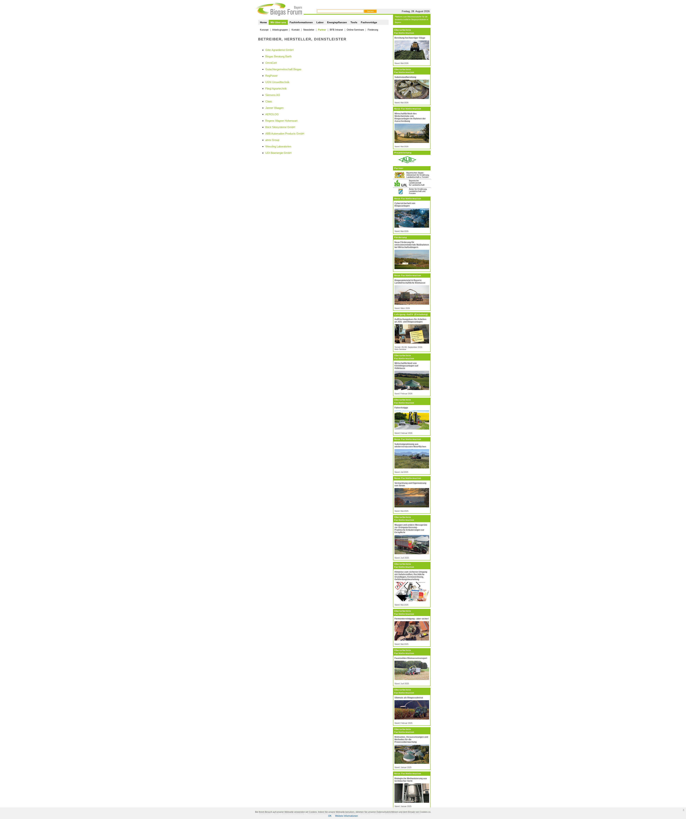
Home (263, 22)
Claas (268, 101)
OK (330, 816)
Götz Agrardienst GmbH (279, 49)
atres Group (272, 140)
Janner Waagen (274, 107)
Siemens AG (272, 94)
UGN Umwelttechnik (277, 82)
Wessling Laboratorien (278, 146)
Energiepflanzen (337, 22)
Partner (322, 29)
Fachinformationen (301, 22)
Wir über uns (278, 22)
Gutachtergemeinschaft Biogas (283, 69)
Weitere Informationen (346, 816)
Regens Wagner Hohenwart (281, 120)
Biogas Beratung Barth (278, 56)
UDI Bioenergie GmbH (278, 152)
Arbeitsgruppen (280, 29)
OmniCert (271, 62)
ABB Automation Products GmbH (284, 133)
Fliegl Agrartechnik (276, 88)
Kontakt (296, 29)
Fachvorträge (369, 22)
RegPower (271, 75)
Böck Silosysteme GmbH (280, 127)
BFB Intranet (336, 29)
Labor (320, 22)
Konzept (264, 29)
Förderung (373, 29)
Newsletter (308, 29)
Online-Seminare (355, 29)
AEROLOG (272, 114)
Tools (354, 22)
